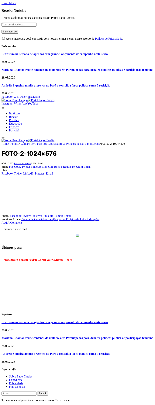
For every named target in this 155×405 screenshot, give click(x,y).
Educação (15, 123)
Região (14, 116)
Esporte (14, 127)
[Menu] (3, 108)
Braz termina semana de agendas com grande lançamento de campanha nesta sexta (55, 54)
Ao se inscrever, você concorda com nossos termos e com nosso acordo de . (64, 38)
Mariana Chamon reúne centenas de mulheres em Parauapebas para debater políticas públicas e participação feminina (77, 69)
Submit (42, 393)
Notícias (14, 113)
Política (14, 120)
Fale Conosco (17, 386)
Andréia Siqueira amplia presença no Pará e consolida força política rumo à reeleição (56, 85)
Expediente (15, 379)
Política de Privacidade (108, 38)
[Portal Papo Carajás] (28, 100)
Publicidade (16, 383)
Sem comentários (22, 163)
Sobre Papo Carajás (21, 376)
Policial (14, 130)
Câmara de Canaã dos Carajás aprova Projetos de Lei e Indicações (60, 219)
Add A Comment (12, 222)
